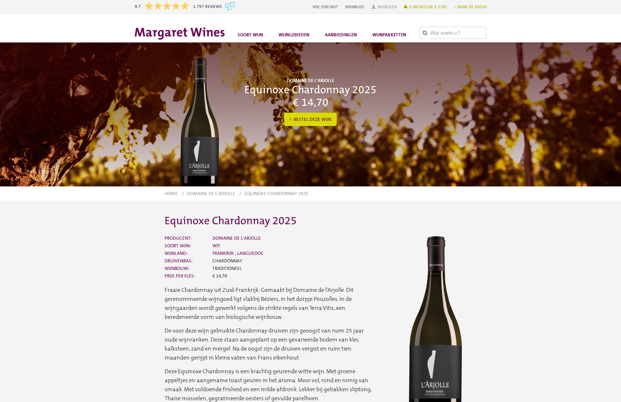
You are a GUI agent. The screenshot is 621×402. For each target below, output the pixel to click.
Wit (216, 246)
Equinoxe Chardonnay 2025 (276, 193)
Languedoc (250, 253)
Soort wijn (250, 35)
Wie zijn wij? (325, 7)
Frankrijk (223, 253)
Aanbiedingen (341, 35)
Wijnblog (354, 7)
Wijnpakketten (389, 35)
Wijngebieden (294, 35)
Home (171, 193)
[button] (384, 7)
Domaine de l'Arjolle (211, 193)
